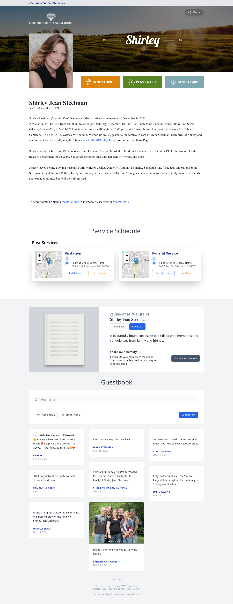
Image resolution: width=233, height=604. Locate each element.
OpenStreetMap (120, 594)
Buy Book (137, 326)
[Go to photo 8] (123, 541)
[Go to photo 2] (111, 541)
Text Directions (76, 273)
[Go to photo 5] (117, 541)
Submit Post (188, 414)
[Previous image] (92, 523)
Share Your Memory (185, 358)
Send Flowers (99, 273)
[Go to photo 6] (119, 541)
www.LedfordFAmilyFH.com (99, 140)
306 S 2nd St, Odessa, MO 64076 (90, 266)
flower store (121, 202)
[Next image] (141, 523)
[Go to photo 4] (115, 541)
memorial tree (70, 202)
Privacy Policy (106, 588)
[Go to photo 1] (109, 541)
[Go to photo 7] (121, 541)
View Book (118, 326)
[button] (48, 261)
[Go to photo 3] (113, 541)
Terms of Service (126, 588)
